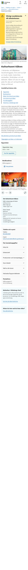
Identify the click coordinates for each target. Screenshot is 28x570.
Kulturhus (4, 9)
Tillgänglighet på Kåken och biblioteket (11, 139)
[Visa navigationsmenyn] (25, 2)
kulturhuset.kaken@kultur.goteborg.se (13, 238)
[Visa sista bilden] (2, 192)
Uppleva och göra (10, 7)
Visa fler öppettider (9, 153)
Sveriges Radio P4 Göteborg (13, 42)
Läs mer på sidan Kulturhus (10, 301)
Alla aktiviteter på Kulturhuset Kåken (11, 136)
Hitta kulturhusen (13, 9)
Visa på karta (9, 166)
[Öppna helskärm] (25, 192)
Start (2, 7)
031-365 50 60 (6, 234)
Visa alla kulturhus (8, 311)
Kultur (19, 7)
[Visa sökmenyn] (20, 2)
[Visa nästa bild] (10, 192)
